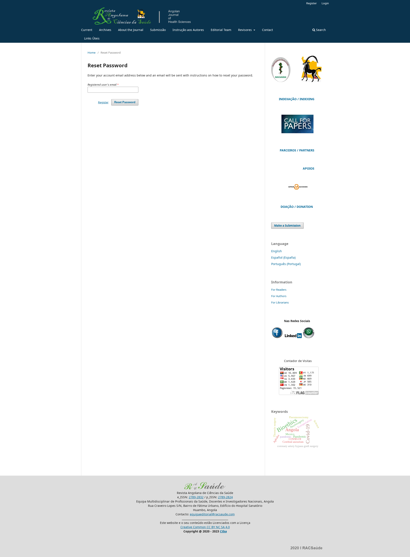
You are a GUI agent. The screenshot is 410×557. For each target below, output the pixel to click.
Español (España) (283, 257)
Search (320, 30)
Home (91, 52)
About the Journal (130, 30)
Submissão (158, 30)
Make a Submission (287, 225)
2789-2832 (196, 497)
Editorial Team (221, 30)
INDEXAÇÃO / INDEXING (296, 99)
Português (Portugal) (286, 264)
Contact (267, 30)
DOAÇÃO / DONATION (297, 207)
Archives (105, 30)
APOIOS (308, 168)
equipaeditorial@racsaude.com (212, 514)
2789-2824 (225, 497)
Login (325, 3)
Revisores (245, 30)
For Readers (278, 290)
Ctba (223, 531)
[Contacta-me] (309, 337)
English (276, 251)
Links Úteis (92, 38)
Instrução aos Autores (188, 30)
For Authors (278, 296)
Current (86, 30)
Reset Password (124, 102)
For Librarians (280, 302)
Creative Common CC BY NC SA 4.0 (205, 527)
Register (311, 3)
